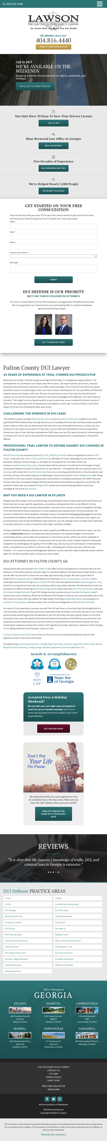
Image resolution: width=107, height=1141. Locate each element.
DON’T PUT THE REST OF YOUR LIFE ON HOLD (43, 80)
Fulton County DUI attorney (38, 458)
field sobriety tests (40, 418)
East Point (58, 644)
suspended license (73, 598)
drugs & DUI (42, 485)
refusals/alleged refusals (18, 592)
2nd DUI (53, 455)
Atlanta (66, 647)
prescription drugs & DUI (44, 588)
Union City (80, 647)
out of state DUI (43, 582)
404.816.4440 (53, 40)
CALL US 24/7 (53, 123)
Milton (99, 644)
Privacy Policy (53, 1077)
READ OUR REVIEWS (53, 145)
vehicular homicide (85, 602)
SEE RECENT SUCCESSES (54, 191)
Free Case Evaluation (53, 1086)
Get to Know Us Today (53, 342)
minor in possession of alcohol (75, 578)
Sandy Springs (35, 647)
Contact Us (53, 1070)
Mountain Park (10, 647)
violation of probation (15, 602)
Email (13, 232)
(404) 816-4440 (14, 4)
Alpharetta (56, 647)
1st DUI (44, 455)
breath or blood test (69, 418)
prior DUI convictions (83, 588)
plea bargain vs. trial (91, 582)
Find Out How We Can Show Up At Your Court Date (53, 814)
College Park (46, 644)
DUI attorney (13, 455)
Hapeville (77, 644)
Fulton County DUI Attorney (53, 1067)
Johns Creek (89, 644)
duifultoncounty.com (54, 1109)
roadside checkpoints (81, 592)
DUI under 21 (41, 568)
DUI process (30, 488)
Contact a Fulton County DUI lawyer (20, 634)
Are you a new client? (19, 252)
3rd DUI (63, 455)
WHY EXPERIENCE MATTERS (53, 168)
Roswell (46, 647)
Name (13, 222)
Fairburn (68, 644)
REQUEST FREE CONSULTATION (53, 47)
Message (14, 262)
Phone (13, 242)
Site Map (53, 1073)
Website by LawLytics (53, 1134)
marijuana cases (23, 578)
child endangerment (82, 475)
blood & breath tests (37, 471)
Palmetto (23, 647)
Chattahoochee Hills (29, 644)
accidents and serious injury (24, 465)
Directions (53, 1080)
